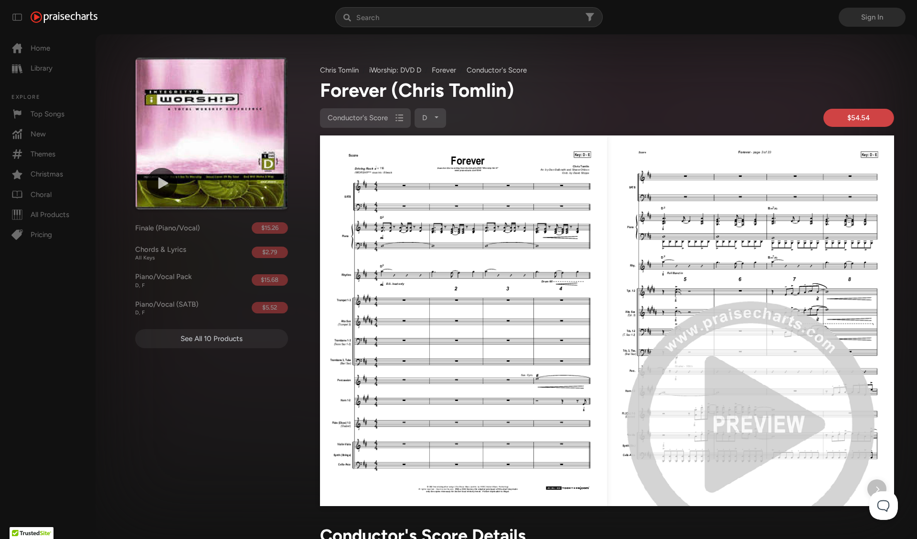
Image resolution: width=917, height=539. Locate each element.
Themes (43, 154)
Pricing (41, 234)
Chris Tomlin (339, 70)
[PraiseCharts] (64, 17)
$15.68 (269, 279)
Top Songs (47, 114)
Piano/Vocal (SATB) (166, 308)
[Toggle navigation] (17, 17)
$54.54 (858, 118)
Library (42, 68)
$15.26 (269, 227)
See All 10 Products (212, 338)
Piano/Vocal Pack (163, 280)
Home (40, 48)
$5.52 (269, 307)
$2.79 (269, 252)
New (38, 134)
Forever (444, 70)
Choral (41, 194)
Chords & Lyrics (160, 253)
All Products (50, 214)
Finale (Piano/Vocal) (167, 228)
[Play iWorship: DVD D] (162, 183)
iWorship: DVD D (395, 70)
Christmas (47, 174)
